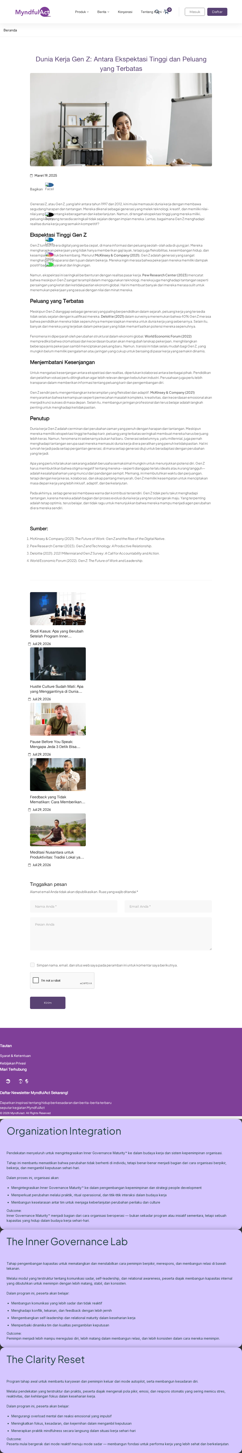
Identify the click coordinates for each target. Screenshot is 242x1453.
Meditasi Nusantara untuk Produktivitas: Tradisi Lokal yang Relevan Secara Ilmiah (57, 855)
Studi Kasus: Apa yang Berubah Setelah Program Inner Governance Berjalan (56, 634)
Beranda (10, 30)
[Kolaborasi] (8, 1081)
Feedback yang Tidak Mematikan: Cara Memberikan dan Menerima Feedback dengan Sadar (56, 799)
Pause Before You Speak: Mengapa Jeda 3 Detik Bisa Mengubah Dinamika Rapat (53, 744)
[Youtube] (20, 1081)
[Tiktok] (26, 1081)
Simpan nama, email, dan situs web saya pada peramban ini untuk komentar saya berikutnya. (107, 965)
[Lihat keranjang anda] (168, 11)
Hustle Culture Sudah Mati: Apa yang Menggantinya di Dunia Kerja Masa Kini (56, 689)
